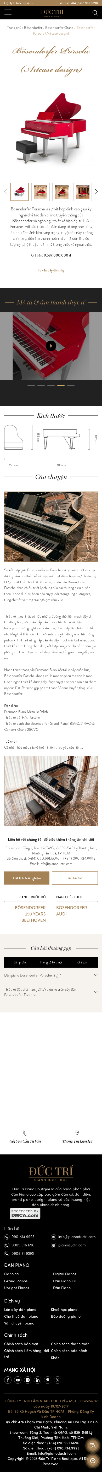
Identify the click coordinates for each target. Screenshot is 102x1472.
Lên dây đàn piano (20, 1309)
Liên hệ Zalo (74, 878)
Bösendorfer (33, 27)
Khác (55, 1357)
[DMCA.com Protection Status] (51, 1214)
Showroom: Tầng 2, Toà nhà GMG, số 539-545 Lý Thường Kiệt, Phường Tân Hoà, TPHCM (51, 1435)
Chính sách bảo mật (21, 1344)
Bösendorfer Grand (59, 27)
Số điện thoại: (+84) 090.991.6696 (51, 1443)
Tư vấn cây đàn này (51, 270)
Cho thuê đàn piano (21, 1316)
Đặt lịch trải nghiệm (18, 3)
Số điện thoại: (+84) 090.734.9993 (51, 1448)
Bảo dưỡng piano (66, 1316)
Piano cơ (11, 1274)
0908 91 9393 (23, 1253)
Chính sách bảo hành (69, 1350)
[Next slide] (96, 192)
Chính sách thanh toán (70, 1344)
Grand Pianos (15, 1281)
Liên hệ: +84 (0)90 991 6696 (78, 3)
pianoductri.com (72, 1245)
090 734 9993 (23, 1236)
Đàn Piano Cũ (64, 1281)
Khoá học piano (64, 1309)
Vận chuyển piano (19, 1323)
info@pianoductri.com (77, 1236)
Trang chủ (14, 27)
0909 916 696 (23, 1245)
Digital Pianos (64, 1274)
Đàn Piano (62, 1287)
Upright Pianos (16, 1287)
